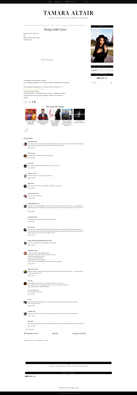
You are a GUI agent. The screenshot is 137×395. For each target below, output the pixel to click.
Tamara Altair (68, 13)
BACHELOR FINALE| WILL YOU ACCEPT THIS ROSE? (42, 122)
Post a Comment (30, 329)
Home (49, 1)
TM (29, 281)
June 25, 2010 (31, 263)
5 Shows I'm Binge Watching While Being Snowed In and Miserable (67, 123)
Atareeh (30, 227)
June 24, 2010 (31, 148)
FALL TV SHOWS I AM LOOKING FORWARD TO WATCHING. (55, 123)
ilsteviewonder (31, 193)
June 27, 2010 (31, 306)
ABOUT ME (58, 1)
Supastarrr (31, 173)
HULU (62, 87)
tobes (29, 163)
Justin (29, 183)
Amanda (30, 311)
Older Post (78, 334)
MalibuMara (31, 250)
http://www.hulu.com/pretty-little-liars (34, 89)
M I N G (30, 153)
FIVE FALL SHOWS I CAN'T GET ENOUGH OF (30, 122)
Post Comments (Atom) (40, 340)
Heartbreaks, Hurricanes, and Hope (79, 121)
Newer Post (31, 334)
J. (28, 299)
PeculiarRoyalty (32, 203)
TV (27, 131)
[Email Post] (26, 129)
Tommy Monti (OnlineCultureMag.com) (38, 240)
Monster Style (31, 269)
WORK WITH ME (70, 1)
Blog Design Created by (68, 393)
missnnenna (31, 141)
